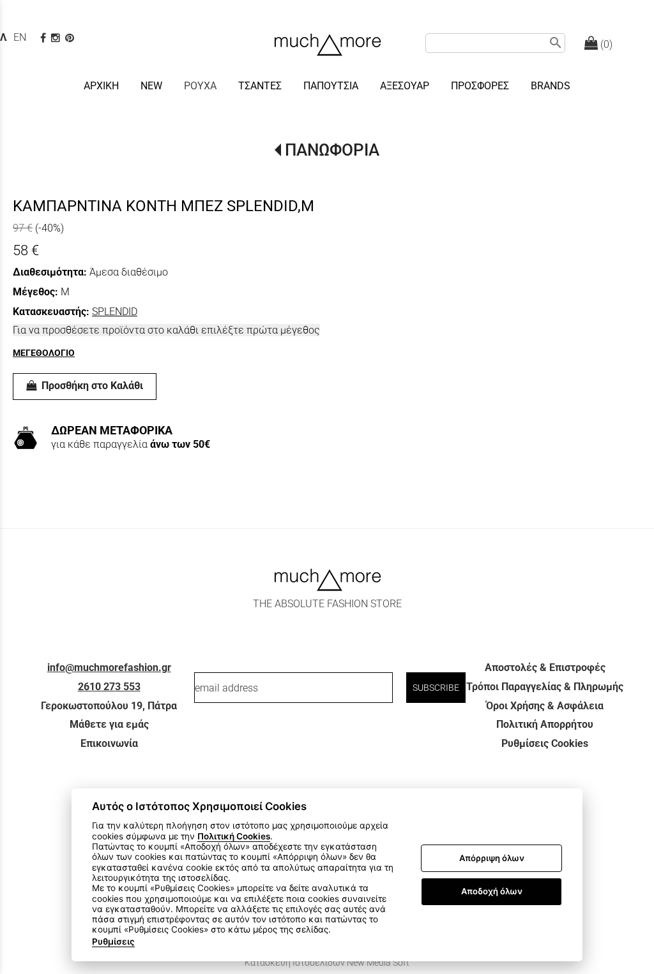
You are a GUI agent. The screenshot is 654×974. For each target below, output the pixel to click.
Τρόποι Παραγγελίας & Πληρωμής (544, 687)
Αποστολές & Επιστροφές (545, 667)
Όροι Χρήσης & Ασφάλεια (545, 706)
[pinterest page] (71, 38)
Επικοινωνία (109, 743)
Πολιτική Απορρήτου (544, 724)
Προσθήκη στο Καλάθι (91, 386)
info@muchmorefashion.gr (109, 667)
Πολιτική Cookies (233, 836)
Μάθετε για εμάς (109, 724)
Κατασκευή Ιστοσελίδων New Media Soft (327, 962)
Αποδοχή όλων (491, 891)
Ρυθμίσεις (113, 941)
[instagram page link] (57, 38)
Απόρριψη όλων (491, 858)
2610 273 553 (109, 687)
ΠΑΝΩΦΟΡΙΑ (332, 149)
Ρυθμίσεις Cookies (544, 743)
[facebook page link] (44, 38)
